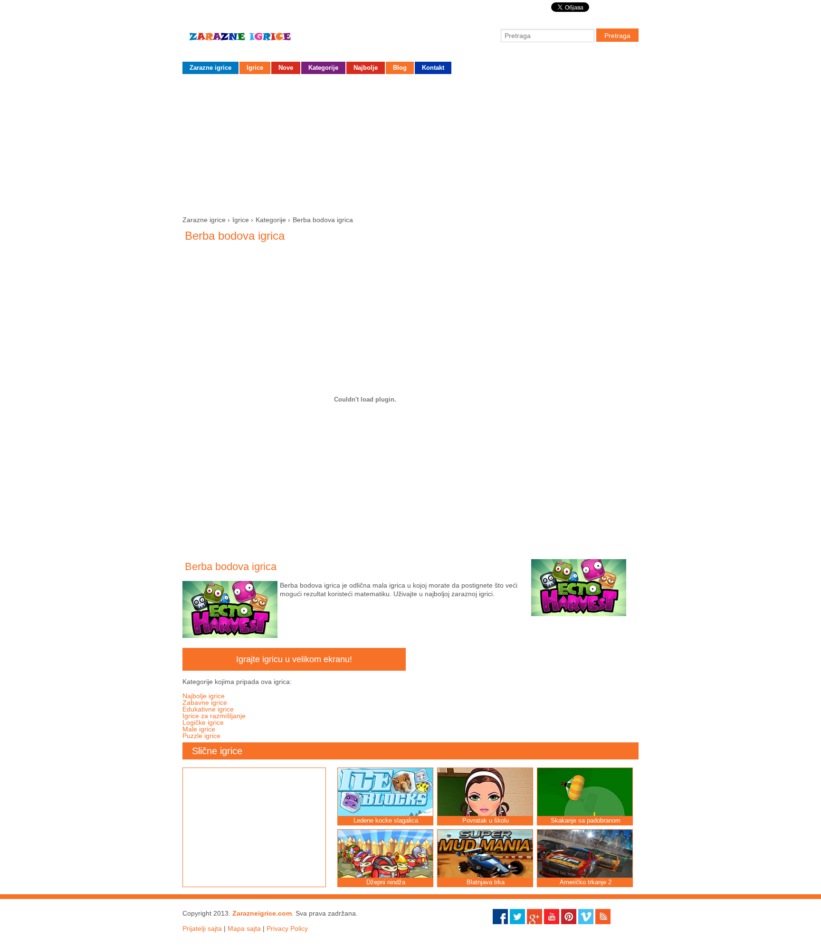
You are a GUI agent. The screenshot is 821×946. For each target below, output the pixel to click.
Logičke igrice (203, 722)
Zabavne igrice (204, 702)
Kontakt (433, 67)
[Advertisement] (410, 142)
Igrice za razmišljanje (214, 716)
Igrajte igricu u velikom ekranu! (294, 659)
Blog (400, 67)
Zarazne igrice (253, 40)
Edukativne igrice (208, 709)
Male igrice (198, 729)
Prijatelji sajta (202, 928)
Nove (285, 67)
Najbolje (365, 67)
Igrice (255, 67)
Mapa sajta (244, 928)
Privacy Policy (287, 928)
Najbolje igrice (203, 696)
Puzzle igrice (201, 736)
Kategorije (323, 67)
